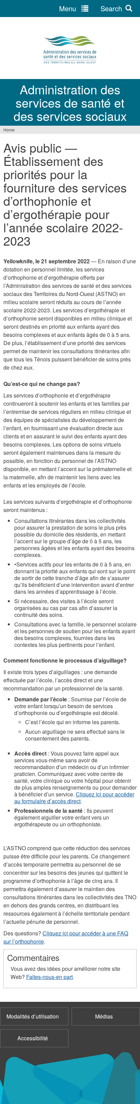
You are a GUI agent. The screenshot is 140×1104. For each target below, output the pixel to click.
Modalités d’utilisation (32, 1016)
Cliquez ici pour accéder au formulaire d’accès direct (74, 797)
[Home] (70, 49)
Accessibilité (32, 1038)
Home (9, 130)
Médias (104, 1016)
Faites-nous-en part (49, 977)
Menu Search (90, 8)
